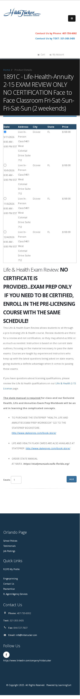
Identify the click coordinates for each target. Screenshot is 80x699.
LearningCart (64, 685)
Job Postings (9, 551)
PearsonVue (9, 588)
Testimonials (9, 545)
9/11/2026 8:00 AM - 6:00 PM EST (10, 141)
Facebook (6, 655)
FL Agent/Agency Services (15, 594)
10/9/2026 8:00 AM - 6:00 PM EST (10, 175)
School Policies (10, 540)
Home (6, 69)
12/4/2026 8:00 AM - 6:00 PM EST (10, 241)
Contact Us (8, 583)
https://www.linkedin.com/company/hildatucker (27, 660)
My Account (58, 54)
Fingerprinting (10, 578)
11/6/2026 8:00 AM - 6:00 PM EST (10, 208)
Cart (43, 54)
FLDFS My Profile (11, 569)
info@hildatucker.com (26, 635)
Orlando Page (15, 532)
